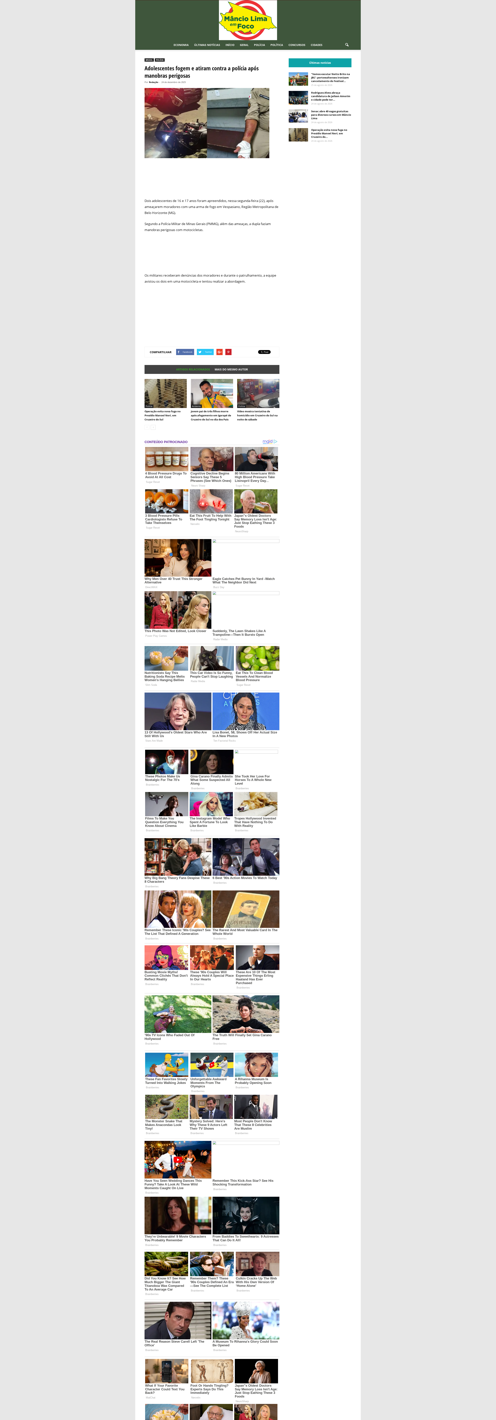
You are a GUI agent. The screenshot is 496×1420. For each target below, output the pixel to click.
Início (230, 45)
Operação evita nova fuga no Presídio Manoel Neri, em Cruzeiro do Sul (163, 415)
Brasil (149, 60)
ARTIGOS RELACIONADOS (193, 369)
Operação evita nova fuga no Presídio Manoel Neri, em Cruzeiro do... (329, 133)
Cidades (316, 45)
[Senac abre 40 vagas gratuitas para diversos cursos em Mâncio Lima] (298, 116)
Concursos (296, 45)
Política (276, 45)
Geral (244, 45)
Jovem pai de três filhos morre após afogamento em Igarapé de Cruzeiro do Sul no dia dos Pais (211, 415)
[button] (346, 45)
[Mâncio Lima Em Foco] (248, 20)
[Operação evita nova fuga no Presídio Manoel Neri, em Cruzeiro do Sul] (166, 393)
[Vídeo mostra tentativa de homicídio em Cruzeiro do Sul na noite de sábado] (258, 393)
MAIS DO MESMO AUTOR (231, 369)
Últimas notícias (207, 45)
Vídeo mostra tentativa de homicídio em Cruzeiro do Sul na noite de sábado (257, 415)
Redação (153, 82)
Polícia (259, 45)
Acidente (196, 406)
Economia (181, 45)
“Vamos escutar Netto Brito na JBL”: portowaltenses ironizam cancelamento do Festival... (330, 77)
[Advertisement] (212, 180)
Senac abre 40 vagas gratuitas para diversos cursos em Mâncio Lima (331, 115)
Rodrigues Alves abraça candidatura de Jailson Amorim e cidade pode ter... (330, 96)
